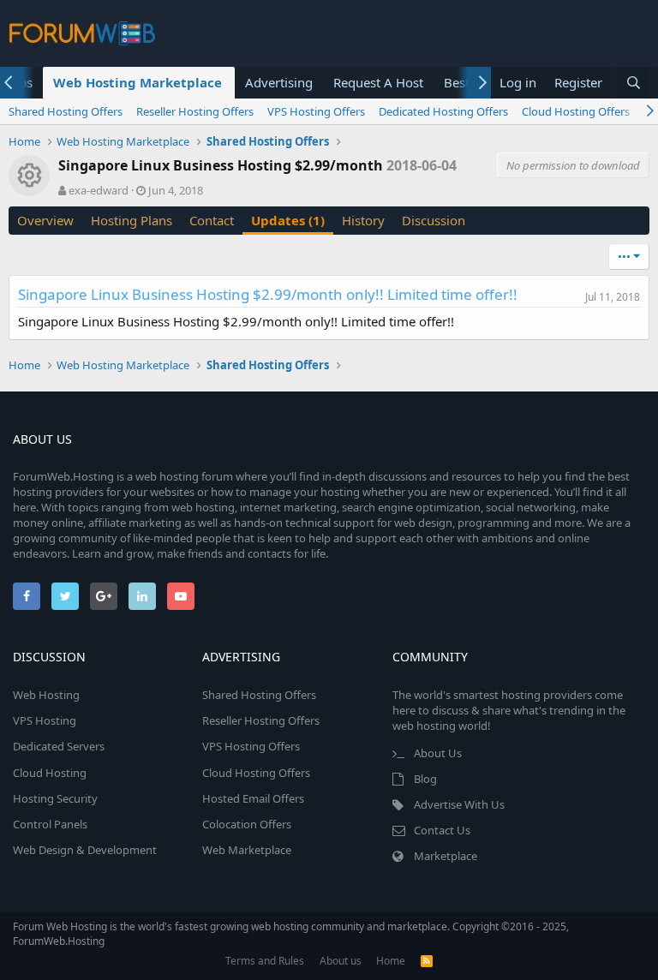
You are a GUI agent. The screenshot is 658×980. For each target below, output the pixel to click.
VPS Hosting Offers (316, 111)
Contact (211, 220)
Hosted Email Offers (253, 798)
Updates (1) (288, 220)
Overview (45, 220)
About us (341, 960)
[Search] (633, 83)
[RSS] (426, 961)
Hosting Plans (131, 220)
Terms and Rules (264, 960)
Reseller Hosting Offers (195, 111)
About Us (438, 753)
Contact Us (442, 830)
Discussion (433, 220)
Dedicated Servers (59, 746)
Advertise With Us (459, 804)
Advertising (279, 82)
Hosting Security (55, 798)
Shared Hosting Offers (66, 111)
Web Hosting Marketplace (137, 82)
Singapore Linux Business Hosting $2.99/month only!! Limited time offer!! (267, 294)
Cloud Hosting (50, 772)
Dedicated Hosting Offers (443, 111)
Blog (425, 778)
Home (390, 960)
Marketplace (445, 855)
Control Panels (50, 824)
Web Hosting (46, 694)
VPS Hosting (44, 720)
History (363, 220)
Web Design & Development (85, 850)
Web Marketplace (246, 850)
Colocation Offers (246, 824)
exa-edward (99, 190)
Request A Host (378, 82)
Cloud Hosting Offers (576, 111)
